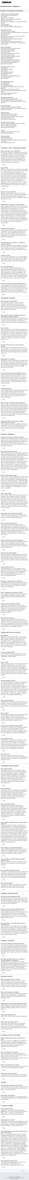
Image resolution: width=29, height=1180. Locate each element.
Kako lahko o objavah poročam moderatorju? (10, 59)
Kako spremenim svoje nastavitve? (8, 31)
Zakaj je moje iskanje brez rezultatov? (9, 115)
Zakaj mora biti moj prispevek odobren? (9, 62)
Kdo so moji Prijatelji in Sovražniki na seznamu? (11, 107)
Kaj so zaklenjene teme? (6, 77)
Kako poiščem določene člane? (7, 117)
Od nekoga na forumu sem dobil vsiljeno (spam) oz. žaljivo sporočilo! (13, 102)
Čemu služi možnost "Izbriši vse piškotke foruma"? (11, 26)
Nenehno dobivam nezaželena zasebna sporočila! (11, 100)
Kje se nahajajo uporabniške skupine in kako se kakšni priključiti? (12, 87)
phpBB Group (4, 1111)
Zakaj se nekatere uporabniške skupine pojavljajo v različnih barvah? (13, 91)
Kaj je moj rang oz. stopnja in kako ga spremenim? (11, 41)
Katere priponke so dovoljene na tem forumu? (10, 131)
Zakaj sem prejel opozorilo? (7, 58)
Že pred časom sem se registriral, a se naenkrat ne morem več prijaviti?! (14, 22)
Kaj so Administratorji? (5, 82)
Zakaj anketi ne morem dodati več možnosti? (10, 53)
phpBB (10, 1177)
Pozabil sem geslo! (5, 24)
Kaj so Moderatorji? (5, 84)
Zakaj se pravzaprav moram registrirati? (9, 15)
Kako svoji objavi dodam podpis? (8, 51)
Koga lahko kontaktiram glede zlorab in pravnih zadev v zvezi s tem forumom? (14, 141)
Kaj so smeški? (4, 70)
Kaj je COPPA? (4, 16)
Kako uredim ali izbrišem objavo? (8, 49)
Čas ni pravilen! (4, 35)
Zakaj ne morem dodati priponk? (7, 57)
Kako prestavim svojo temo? (7, 63)
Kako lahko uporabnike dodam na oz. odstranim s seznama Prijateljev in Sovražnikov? (13, 109)
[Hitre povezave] (28, 6)
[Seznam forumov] (8, 1)
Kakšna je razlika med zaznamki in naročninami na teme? (13, 123)
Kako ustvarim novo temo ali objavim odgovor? (10, 48)
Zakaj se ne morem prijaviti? (7, 20)
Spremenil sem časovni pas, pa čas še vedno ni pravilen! (13, 36)
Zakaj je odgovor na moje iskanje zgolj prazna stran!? (12, 116)
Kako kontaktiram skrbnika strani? (8, 142)
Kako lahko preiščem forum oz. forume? (9, 114)
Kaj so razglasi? (4, 74)
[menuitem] (25, 3)
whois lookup (14, 1139)
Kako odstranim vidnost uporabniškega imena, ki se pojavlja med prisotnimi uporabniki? (14, 33)
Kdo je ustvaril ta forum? (6, 137)
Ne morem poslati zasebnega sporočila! (9, 98)
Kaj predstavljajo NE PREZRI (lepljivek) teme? (10, 75)
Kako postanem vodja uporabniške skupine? (10, 89)
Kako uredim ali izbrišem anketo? (8, 54)
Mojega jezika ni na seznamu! (7, 37)
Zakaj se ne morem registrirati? (7, 17)
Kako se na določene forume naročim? (9, 126)
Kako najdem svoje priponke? (7, 133)
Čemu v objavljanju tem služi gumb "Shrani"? (10, 61)
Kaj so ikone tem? (4, 78)
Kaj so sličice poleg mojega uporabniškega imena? (11, 38)
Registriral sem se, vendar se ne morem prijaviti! (11, 19)
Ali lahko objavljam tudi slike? (7, 72)
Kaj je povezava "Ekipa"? (6, 94)
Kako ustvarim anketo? (5, 52)
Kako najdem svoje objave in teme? (8, 119)
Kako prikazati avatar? (5, 40)
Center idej (24, 1124)
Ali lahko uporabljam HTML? (7, 69)
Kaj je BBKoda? (4, 68)
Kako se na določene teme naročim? (8, 124)
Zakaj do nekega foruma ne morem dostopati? (10, 56)
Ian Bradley (18, 1176)
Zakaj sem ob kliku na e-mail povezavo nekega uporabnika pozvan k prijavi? (13, 43)
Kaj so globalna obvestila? (6, 73)
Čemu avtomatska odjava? (6, 25)
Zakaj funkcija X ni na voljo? (7, 138)
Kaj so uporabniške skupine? (7, 85)
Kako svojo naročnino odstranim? (8, 127)
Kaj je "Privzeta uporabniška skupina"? (9, 93)
